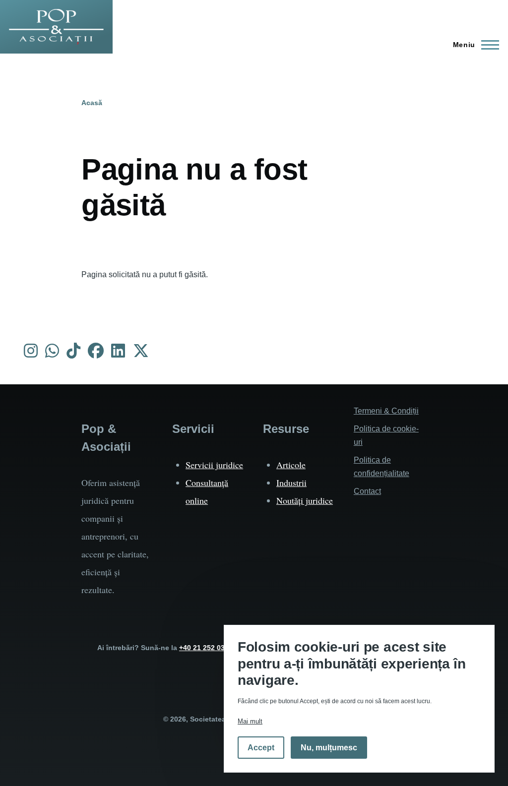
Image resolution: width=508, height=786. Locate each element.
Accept (261, 747)
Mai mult (250, 721)
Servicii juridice (214, 465)
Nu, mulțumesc (329, 747)
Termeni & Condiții (386, 411)
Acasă (91, 103)
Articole (291, 465)
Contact (367, 491)
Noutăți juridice (304, 500)
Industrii (291, 482)
